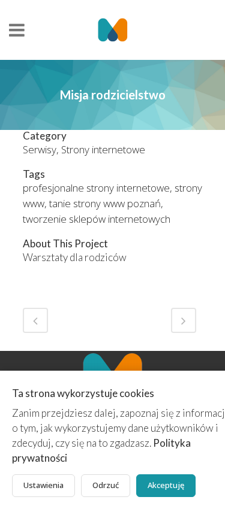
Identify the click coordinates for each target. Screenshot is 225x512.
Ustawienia (43, 485)
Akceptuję (166, 485)
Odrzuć (105, 485)
